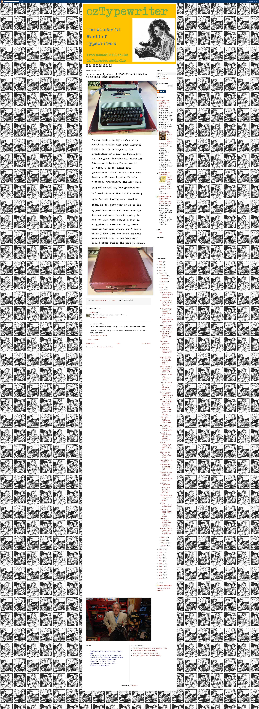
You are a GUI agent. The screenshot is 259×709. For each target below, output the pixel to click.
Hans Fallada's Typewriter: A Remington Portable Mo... (166, 531)
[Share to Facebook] (130, 300)
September (165, 278)
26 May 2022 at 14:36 (98, 335)
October (164, 276)
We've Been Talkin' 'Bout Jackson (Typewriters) (166, 427)
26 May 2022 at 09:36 (98, 318)
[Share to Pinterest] (132, 300)
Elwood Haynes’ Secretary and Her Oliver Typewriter (166, 402)
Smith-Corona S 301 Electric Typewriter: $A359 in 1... (166, 369)
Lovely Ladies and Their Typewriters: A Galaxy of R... (166, 394)
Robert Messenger (102, 300)
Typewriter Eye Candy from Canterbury (166, 474)
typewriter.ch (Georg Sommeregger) (146, 653)
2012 (161, 575)
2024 (161, 267)
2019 (161, 555)
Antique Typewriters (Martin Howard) (147, 655)
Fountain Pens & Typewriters (165, 197)
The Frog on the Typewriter (166, 479)
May (162, 290)
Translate (164, 78)
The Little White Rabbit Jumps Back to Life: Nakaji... (166, 513)
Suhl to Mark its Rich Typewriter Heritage (165, 490)
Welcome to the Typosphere (164, 173)
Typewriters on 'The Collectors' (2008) (166, 377)
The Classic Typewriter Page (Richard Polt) (150, 648)
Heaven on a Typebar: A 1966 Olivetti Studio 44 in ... (166, 351)
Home (118, 343)
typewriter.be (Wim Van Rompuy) (145, 650)
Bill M (92, 312)
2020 (161, 552)
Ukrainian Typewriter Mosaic (165, 343)
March (163, 540)
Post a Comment (94, 339)
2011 (161, 578)
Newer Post (90, 343)
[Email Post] (120, 300)
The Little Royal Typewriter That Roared (165, 420)
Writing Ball (164, 131)
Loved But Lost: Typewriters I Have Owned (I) (166, 327)
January (164, 546)
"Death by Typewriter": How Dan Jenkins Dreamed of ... (166, 436)
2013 (161, 572)
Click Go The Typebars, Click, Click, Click (166, 454)
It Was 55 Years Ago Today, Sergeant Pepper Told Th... (166, 335)
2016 (161, 564)
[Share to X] (128, 300)
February (164, 543)
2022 (161, 273)
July (163, 284)
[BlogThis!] (126, 300)
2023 (161, 270)
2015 (161, 566)
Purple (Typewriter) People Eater (165, 504)
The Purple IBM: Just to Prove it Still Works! (166, 498)
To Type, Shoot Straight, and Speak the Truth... (164, 103)
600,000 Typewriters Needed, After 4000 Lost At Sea (166, 446)
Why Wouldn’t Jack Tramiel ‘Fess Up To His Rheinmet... (165, 411)
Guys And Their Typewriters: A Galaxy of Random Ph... (166, 295)
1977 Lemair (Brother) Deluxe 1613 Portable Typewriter (165, 522)
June (163, 287)
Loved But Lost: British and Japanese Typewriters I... (166, 312)
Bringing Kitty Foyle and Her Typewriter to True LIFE (166, 303)
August (163, 281)
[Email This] (124, 300)
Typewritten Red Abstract (166, 461)
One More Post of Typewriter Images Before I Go (166, 467)
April (163, 537)
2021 (161, 549)
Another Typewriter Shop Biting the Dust (165, 201)
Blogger (133, 685)
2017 (161, 561)
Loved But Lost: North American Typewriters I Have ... (166, 320)
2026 (161, 262)
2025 (161, 264)
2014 (161, 569)
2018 (161, 558)
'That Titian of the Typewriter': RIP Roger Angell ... (166, 386)
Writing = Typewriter (165, 484)
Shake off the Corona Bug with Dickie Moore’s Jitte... (165, 360)
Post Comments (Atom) (105, 347)
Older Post (146, 343)
